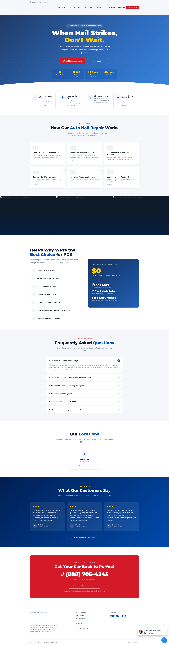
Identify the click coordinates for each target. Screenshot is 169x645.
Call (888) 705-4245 (74, 61)
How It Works (62, 7)
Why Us (73, 7)
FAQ (79, 7)
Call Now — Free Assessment (84, 586)
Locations (88, 7)
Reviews (98, 7)
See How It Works (98, 61)
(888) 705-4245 (118, 7)
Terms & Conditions (82, 628)
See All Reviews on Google (86, 537)
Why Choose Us (81, 618)
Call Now (134, 7)
